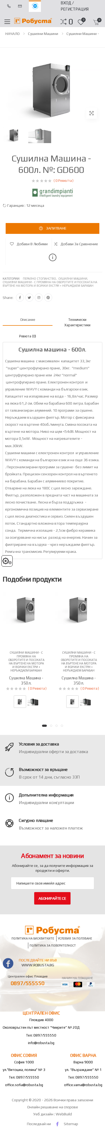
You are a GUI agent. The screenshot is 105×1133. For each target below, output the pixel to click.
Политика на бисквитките (33, 938)
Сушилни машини (43, 33)
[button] (70, 22)
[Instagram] (39, 297)
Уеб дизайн (43, 1114)
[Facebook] (20, 297)
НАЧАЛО (12, 33)
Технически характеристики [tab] (77, 322)
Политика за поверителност (53, 945)
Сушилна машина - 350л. (26, 680)
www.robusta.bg (38, 965)
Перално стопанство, (40, 278)
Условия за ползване (75, 938)
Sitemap (71, 1124)
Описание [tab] (27, 320)
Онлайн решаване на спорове (52, 1107)
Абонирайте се (52, 898)
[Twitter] (29, 297)
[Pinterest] (48, 297)
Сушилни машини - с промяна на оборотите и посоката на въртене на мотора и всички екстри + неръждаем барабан (50, 283)
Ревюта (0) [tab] (27, 336)
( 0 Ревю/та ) (64, 180)
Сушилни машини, (73, 278)
